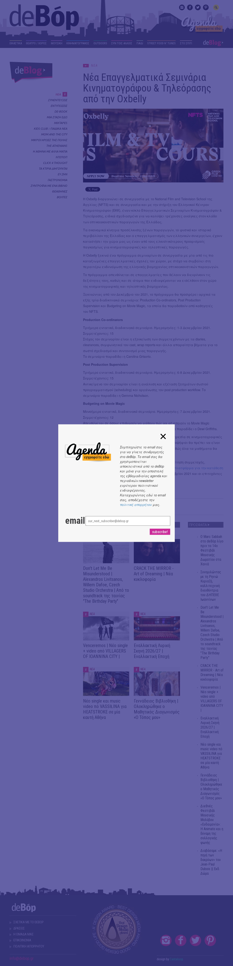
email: (70, 520)
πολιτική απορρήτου (136, 504)
